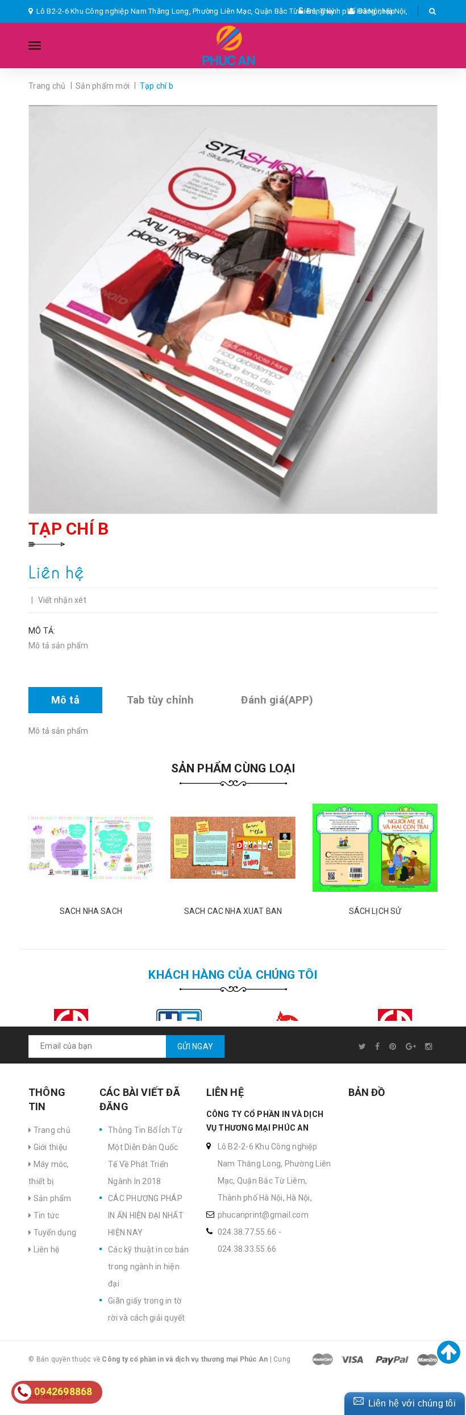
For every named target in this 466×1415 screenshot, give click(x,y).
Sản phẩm (51, 1198)
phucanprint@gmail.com (263, 1214)
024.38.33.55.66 (247, 1248)
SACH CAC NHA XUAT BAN (233, 911)
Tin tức (45, 1215)
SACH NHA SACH (91, 911)
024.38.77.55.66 (247, 1231)
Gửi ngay (195, 1046)
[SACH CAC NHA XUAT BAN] (233, 848)
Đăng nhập (376, 11)
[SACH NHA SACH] (90, 848)
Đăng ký (320, 11)
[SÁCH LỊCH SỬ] (375, 848)
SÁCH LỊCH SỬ (375, 911)
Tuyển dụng (53, 1232)
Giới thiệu (49, 1147)
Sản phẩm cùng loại (233, 768)
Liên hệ (45, 1249)
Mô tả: (42, 630)
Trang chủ (50, 1130)
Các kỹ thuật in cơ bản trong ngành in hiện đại (148, 1266)
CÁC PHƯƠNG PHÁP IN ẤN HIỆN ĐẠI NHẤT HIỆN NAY (146, 1215)
